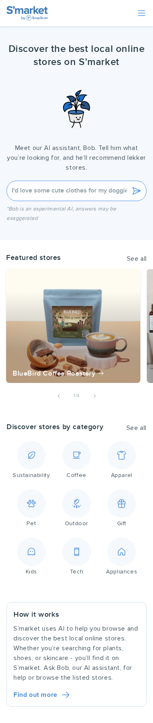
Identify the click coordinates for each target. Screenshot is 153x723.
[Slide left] (59, 396)
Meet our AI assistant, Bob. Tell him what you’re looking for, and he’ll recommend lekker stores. (76, 158)
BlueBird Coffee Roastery (54, 373)
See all (137, 259)
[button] (141, 13)
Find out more (35, 695)
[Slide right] (95, 396)
